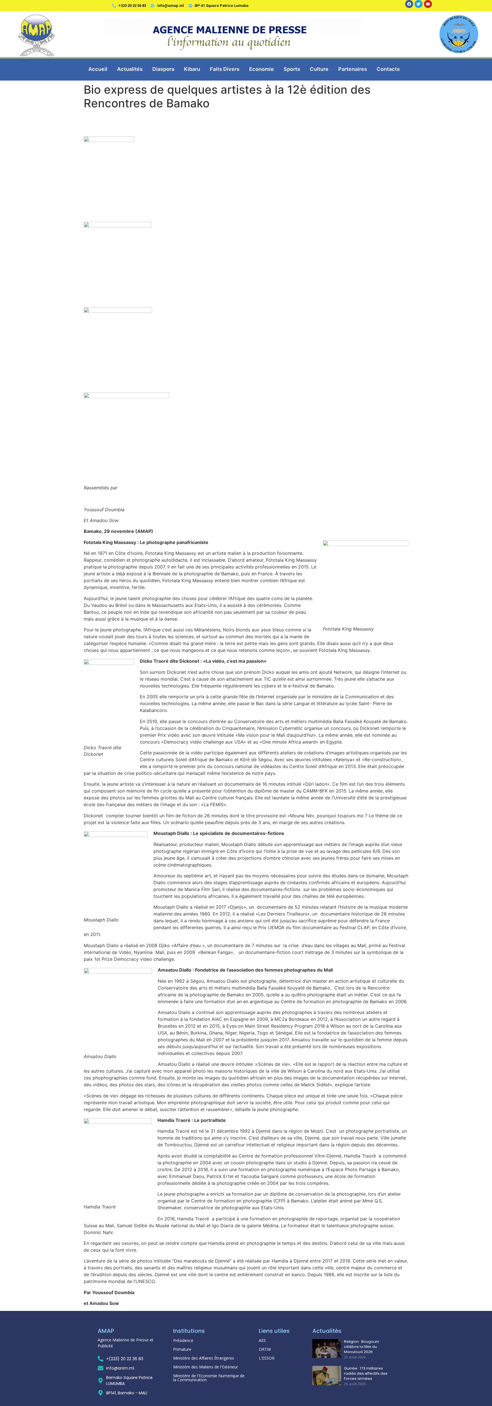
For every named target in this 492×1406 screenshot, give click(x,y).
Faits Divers (224, 69)
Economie (261, 69)
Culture (319, 69)
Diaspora (163, 69)
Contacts (388, 69)
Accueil (97, 69)
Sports (292, 69)
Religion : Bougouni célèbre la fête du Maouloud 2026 (361, 1346)
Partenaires (352, 69)
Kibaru (192, 69)
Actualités (130, 69)
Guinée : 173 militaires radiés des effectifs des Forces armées (366, 1373)
